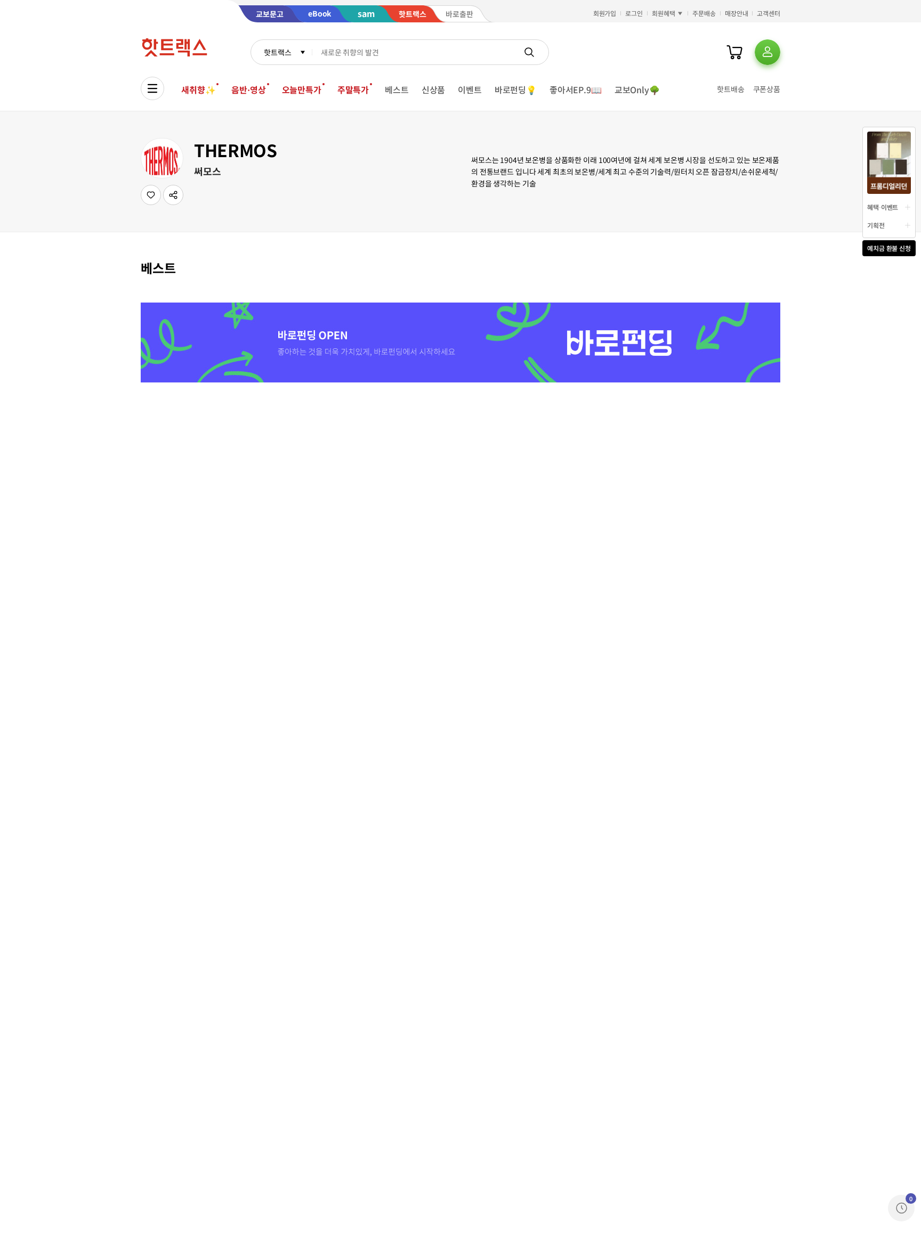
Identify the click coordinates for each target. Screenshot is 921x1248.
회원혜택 (663, 13)
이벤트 (470, 89)
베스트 (397, 89)
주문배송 (704, 13)
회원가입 (605, 13)
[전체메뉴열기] (152, 88)
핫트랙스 (277, 52)
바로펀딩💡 (516, 89)
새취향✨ (198, 89)
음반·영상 (248, 89)
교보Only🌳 (637, 89)
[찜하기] (151, 195)
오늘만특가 (301, 89)
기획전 (876, 225)
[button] (173, 195)
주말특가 (353, 89)
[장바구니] (734, 52)
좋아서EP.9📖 (576, 89)
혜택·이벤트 (882, 206)
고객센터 (768, 13)
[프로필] (767, 52)
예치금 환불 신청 (889, 247)
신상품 (434, 89)
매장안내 (736, 13)
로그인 (634, 13)
